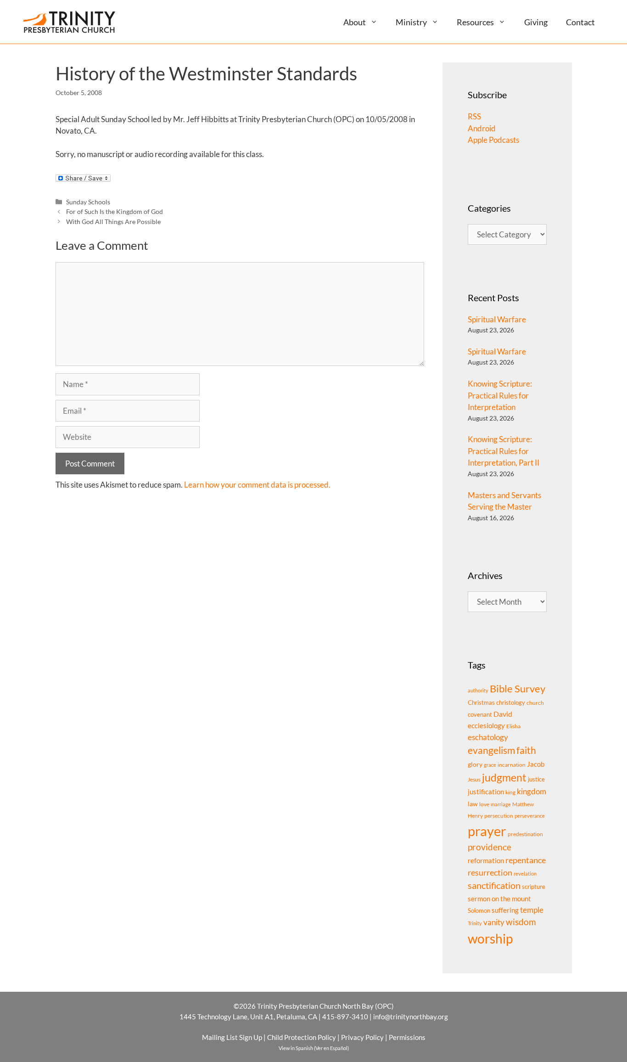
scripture (533, 886)
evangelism (491, 750)
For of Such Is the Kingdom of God (114, 211)
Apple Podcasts (493, 140)
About (354, 22)
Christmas (481, 702)
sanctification (494, 885)
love (484, 804)
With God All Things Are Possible (113, 221)
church (535, 702)
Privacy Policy (362, 1037)
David (502, 713)
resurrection (490, 872)
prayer (487, 831)
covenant (480, 714)
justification (486, 792)
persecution (498, 815)
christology (510, 702)
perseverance (530, 816)
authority (478, 690)
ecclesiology (486, 726)
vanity (493, 922)
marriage (501, 804)
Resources (475, 22)
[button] (377, 21)
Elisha (513, 726)
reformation (486, 861)
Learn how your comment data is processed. (257, 484)
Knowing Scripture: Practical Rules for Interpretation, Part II (503, 450)
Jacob (535, 764)
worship (490, 938)
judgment (504, 777)
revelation (525, 874)
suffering (505, 910)
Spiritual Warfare (497, 319)
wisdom (521, 922)
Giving (536, 22)
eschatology (488, 737)
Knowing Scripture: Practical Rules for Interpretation (500, 395)
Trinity (475, 923)
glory (475, 764)
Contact (580, 22)
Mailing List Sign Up (232, 1037)
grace (490, 765)
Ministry (411, 22)
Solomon (479, 910)
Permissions (407, 1037)
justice (536, 779)
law (473, 804)
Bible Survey (517, 688)
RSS (474, 116)
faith (526, 750)
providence (489, 847)
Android (482, 128)
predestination (525, 834)
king (510, 792)
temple (531, 910)
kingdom (531, 791)
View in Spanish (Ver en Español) (314, 1048)
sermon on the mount (499, 898)
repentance (525, 860)
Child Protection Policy (301, 1037)
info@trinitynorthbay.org (410, 1016)
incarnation (512, 764)
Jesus (474, 779)
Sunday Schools (88, 202)
